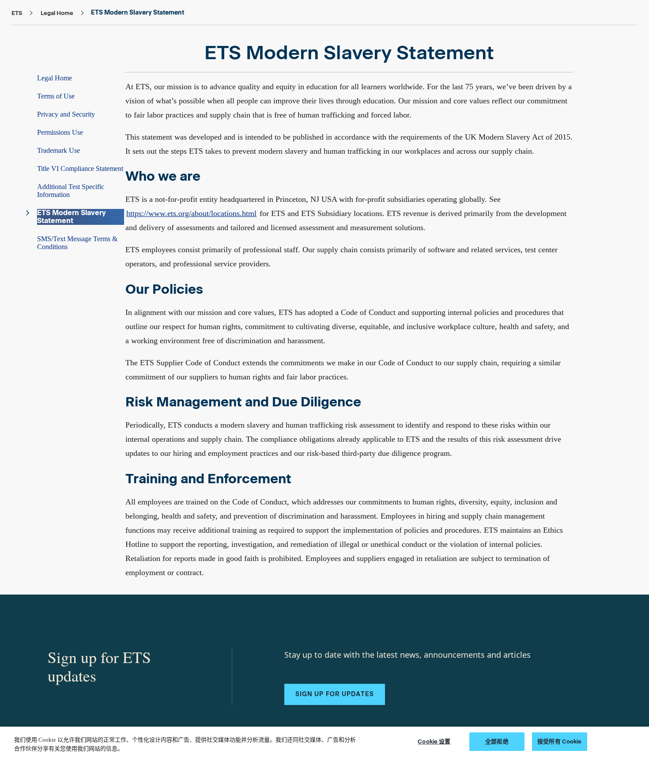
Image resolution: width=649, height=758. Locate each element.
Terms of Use (56, 96)
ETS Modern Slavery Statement (71, 217)
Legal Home (54, 78)
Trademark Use (58, 150)
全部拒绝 (497, 741)
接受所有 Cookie (559, 741)
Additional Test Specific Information (70, 190)
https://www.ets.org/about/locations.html (191, 213)
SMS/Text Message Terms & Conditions (77, 242)
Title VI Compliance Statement (80, 168)
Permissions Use (60, 132)
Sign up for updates (334, 694)
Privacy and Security (66, 114)
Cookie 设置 (434, 741)
